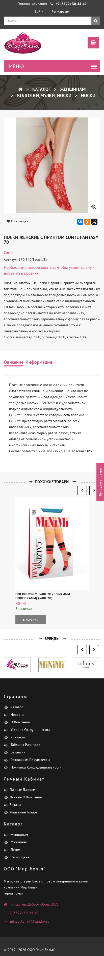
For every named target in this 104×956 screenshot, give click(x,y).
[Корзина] (91, 43)
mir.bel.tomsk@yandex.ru (29, 921)
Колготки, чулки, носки (43, 95)
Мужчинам (18, 842)
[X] (94, 222)
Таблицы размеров (25, 744)
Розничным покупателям (30, 759)
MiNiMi (20, 603)
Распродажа (20, 857)
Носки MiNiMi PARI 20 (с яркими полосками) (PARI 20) (42, 596)
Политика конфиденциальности (36, 767)
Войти (39, 11)
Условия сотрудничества (30, 729)
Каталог (40, 89)
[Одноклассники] (87, 222)
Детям (15, 849)
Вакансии (17, 752)
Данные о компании (26, 797)
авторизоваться (41, 267)
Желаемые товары (24, 812)
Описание (13, 362)
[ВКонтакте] (80, 222)
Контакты (17, 737)
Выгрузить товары (100, 482)
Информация (38, 362)
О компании (20, 722)
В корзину (30, 619)
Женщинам (72, 89)
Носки (87, 95)
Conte (9, 252)
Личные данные (22, 789)
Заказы (15, 804)
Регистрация (60, 11)
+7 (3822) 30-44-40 (23, 913)
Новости (17, 714)
